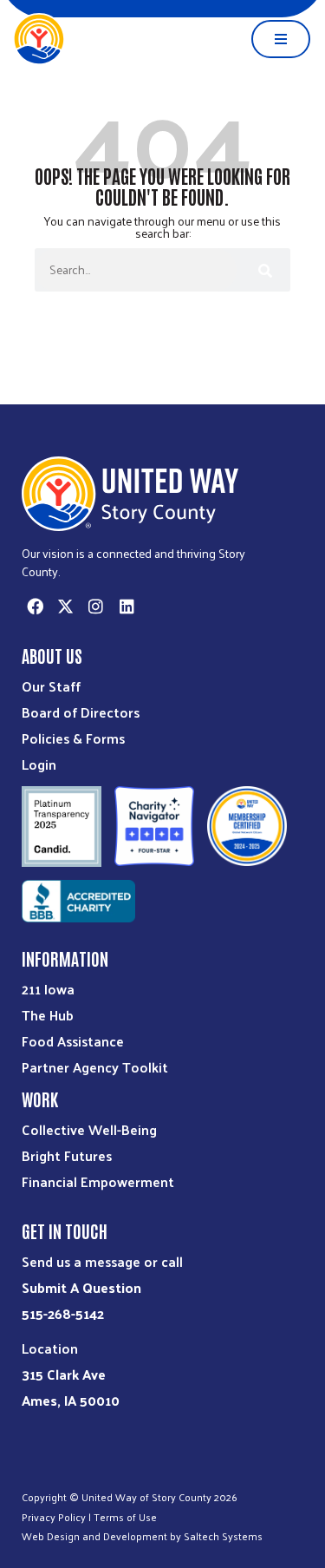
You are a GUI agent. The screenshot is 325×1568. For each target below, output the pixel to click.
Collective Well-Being (89, 1129)
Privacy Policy (54, 1516)
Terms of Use (125, 1516)
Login (39, 764)
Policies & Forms (73, 738)
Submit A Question (81, 1287)
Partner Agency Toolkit (95, 1066)
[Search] (263, 270)
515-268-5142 (63, 1313)
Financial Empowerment (98, 1181)
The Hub (48, 1014)
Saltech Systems (223, 1535)
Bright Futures (67, 1155)
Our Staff (51, 686)
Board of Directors (81, 712)
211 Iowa (48, 988)
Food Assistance (73, 1040)
